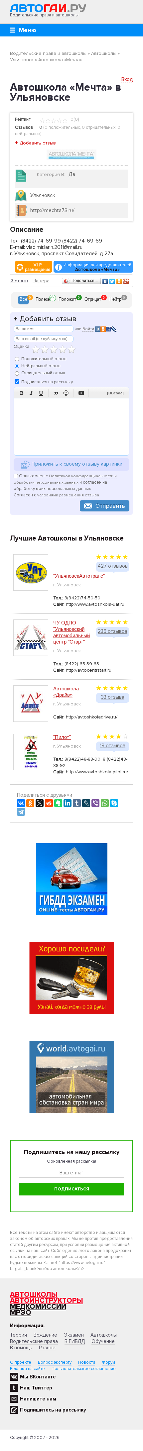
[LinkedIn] (68, 803)
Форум (108, 1362)
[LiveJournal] (86, 803)
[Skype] (114, 803)
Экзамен (74, 1335)
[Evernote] (58, 803)
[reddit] (49, 803)
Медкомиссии (38, 1306)
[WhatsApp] (105, 803)
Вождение (45, 1335)
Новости (86, 1362)
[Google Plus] (126, 281)
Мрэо (20, 1313)
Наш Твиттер (36, 1388)
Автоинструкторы (46, 1300)
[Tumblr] (77, 803)
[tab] (23, 300)
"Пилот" (62, 737)
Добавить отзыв (38, 143)
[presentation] (23, 300)
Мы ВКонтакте (38, 1377)
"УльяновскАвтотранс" (79, 576)
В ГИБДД (75, 1341)
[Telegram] (21, 812)
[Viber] (95, 803)
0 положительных (62, 127)
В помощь (21, 1348)
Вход (127, 79)
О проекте (20, 1362)
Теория (18, 1335)
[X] (40, 803)
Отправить (110, 505)
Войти (88, 328)
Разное (47, 1348)
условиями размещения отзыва (68, 495)
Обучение (103, 1341)
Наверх (41, 281)
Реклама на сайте (27, 1368)
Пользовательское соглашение (84, 1368)
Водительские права (34, 1341)
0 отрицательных (98, 127)
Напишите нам (38, 1399)
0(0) (74, 119)
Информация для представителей (97, 267)
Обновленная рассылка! (71, 1161)
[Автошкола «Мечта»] (71, 154)
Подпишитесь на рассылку (53, 1410)
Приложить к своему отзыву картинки (76, 464)
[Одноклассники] (119, 281)
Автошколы (34, 1294)
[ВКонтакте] (105, 281)
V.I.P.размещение (38, 267)
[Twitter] (112, 281)
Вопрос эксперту (55, 1362)
